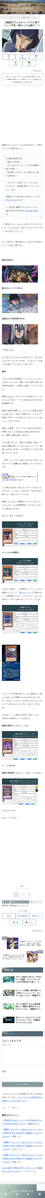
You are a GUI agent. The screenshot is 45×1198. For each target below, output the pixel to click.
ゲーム (7, 902)
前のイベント (25, 592)
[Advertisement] (22, 109)
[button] (29, 63)
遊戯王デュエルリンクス (21, 902)
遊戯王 (6, 905)
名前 (4, 1071)
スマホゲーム (37, 902)
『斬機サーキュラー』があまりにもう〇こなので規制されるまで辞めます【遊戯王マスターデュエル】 (22, 1133)
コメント (6, 1044)
